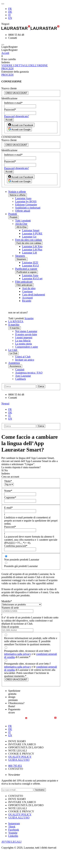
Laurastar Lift (29, 252)
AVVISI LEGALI (11, 841)
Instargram (14, 823)
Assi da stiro (28, 288)
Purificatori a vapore (26, 268)
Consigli (19, 369)
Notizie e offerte (17, 191)
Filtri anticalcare (24, 281)
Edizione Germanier (26, 204)
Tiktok (11, 826)
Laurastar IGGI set (32, 278)
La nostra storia (23, 343)
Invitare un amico (24, 359)
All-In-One (21, 223)
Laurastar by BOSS (26, 201)
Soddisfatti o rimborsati (27, 207)
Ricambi (26, 300)
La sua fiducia (22, 340)
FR (10, 8)
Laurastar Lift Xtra (32, 246)
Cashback (20, 378)
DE (10, 11)
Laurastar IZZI (30, 262)
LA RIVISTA (15, 321)
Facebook (13, 829)
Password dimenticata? (16, 116)
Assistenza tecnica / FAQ (29, 372)
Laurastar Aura (23, 198)
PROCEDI (7, 68)
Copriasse (27, 291)
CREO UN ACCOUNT (16, 93)
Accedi (5, 53)
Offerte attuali (22, 210)
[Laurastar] (31, 28)
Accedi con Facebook (22, 125)
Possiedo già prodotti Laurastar (21, 566)
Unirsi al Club (22, 356)
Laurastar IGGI (30, 265)
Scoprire (29, 318)
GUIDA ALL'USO (18, 759)
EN (10, 18)
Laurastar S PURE (32, 233)
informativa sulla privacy (17, 654)
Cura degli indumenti (33, 294)
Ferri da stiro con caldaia (28, 239)
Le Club (12, 349)
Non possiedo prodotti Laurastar (21, 559)
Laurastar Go (29, 236)
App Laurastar (23, 375)
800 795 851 (15, 765)
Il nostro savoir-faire (26, 334)
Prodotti (12, 213)
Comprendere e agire (26, 346)
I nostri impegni (23, 337)
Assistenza (14, 362)
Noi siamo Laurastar (26, 331)
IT (9, 14)
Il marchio (13, 324)
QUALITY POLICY (20, 756)
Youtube (12, 832)
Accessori (27, 297)
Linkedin (13, 835)
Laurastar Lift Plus (32, 249)
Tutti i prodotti (23, 220)
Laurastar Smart (30, 230)
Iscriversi (39, 790)
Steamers (20, 255)
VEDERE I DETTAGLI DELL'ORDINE (24, 65)
